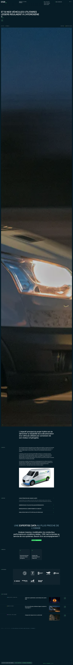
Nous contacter (59, 1)
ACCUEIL (2, 628)
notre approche (47, 3)
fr (69, 1)
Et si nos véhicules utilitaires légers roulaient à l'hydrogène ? (23, 628)
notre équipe (46, 4)
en (71, 1)
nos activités (7, 628)
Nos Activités (47, 1)
